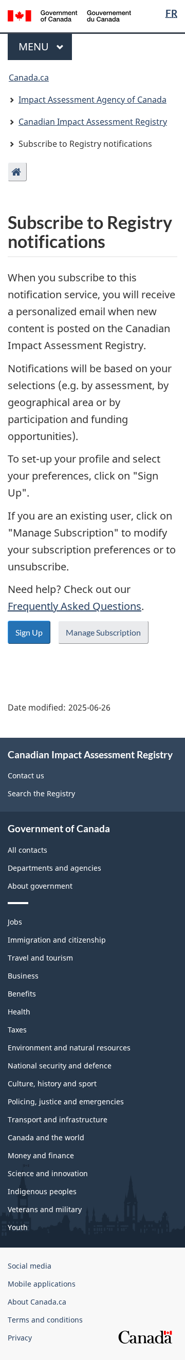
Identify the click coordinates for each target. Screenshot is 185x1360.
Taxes (17, 1030)
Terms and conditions (45, 1320)
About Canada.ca (37, 1302)
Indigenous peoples (42, 1191)
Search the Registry (41, 793)
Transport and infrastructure (57, 1119)
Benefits (22, 994)
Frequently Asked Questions (74, 606)
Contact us (26, 775)
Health (19, 1012)
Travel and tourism (40, 958)
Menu (34, 46)
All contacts (27, 850)
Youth (18, 1227)
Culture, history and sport (52, 1083)
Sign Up (29, 632)
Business (23, 976)
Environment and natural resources (69, 1047)
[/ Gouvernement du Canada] (69, 15)
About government (40, 886)
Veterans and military (45, 1209)
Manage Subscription (103, 632)
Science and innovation (48, 1173)
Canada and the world (46, 1137)
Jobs (15, 922)
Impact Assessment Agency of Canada (92, 99)
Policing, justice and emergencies (66, 1101)
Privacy (20, 1338)
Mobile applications (42, 1284)
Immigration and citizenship (57, 940)
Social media (29, 1266)
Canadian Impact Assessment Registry (92, 121)
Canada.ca (29, 77)
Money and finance (41, 1155)
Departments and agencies (54, 868)
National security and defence (60, 1065)
